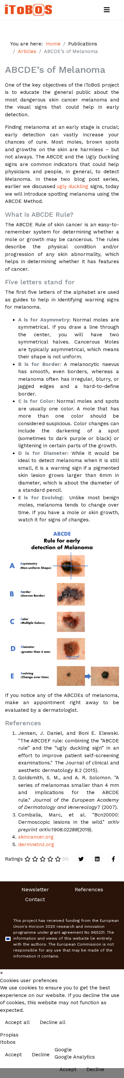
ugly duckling (72, 186)
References (89, 889)
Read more (105, 1023)
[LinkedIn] (97, 859)
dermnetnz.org (36, 844)
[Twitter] (81, 859)
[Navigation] (107, 10)
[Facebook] (113, 859)
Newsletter (35, 889)
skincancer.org (36, 837)
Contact (35, 899)
